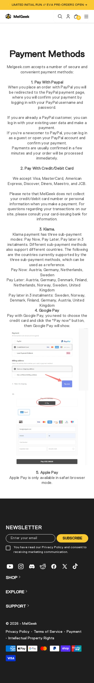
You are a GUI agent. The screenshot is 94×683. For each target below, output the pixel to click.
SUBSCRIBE (72, 538)
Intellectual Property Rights (31, 638)
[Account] (67, 16)
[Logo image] (17, 16)
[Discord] (32, 566)
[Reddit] (43, 566)
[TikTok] (76, 566)
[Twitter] (65, 566)
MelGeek (29, 623)
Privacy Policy (18, 632)
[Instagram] (21, 566)
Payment (74, 632)
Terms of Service (48, 632)
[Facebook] (54, 566)
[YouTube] (10, 566)
